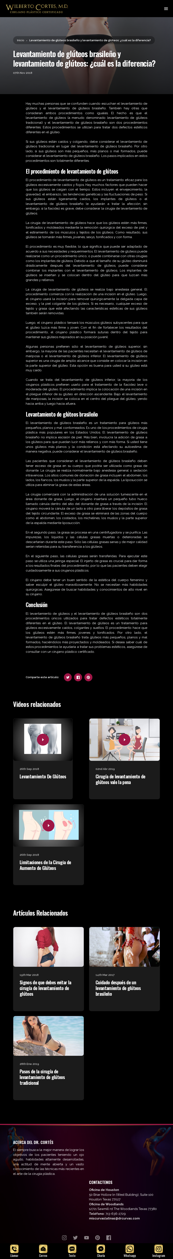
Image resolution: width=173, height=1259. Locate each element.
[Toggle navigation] (166, 8)
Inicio (20, 40)
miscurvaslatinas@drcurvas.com (114, 1218)
